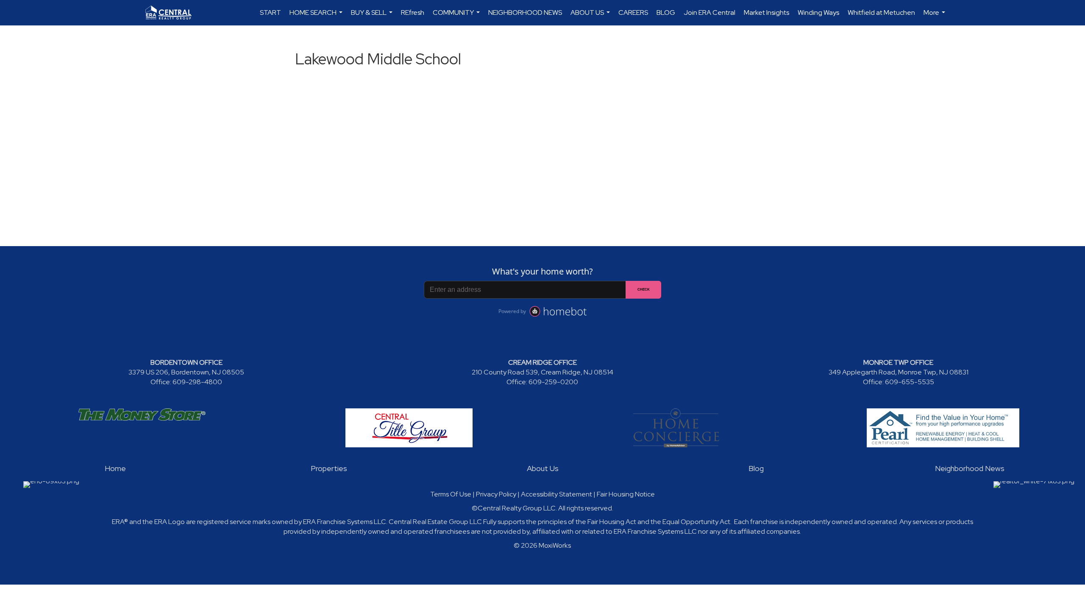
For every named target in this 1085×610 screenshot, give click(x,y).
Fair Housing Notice (626, 494)
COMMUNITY (457, 16)
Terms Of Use (450, 494)
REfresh (412, 12)
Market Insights (766, 12)
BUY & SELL (373, 16)
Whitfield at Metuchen (881, 12)
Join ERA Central (709, 12)
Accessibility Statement (556, 494)
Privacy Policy (496, 494)
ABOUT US (591, 16)
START (270, 12)
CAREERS (633, 12)
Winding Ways (818, 12)
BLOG (666, 12)
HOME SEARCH (317, 16)
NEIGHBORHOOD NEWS (525, 12)
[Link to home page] (172, 12)
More (935, 16)
